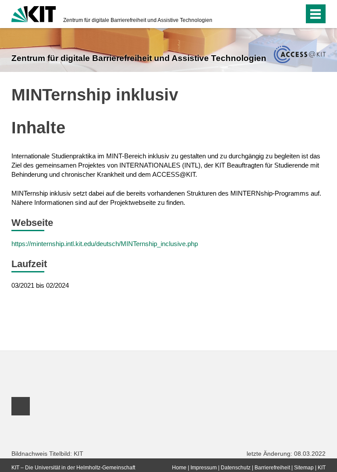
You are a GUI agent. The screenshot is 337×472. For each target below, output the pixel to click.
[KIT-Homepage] (33, 13)
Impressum (203, 468)
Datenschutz (236, 468)
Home (179, 468)
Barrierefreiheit (272, 468)
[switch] (279, 14)
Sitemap (304, 468)
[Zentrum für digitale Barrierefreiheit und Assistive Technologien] (299, 54)
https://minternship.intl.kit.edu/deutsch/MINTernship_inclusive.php (104, 243)
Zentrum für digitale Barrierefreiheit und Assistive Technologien (137, 20)
